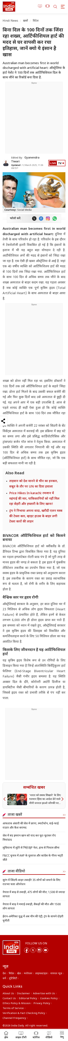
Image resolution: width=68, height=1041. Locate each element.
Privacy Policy (41, 1003)
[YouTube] (45, 950)
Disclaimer (23, 993)
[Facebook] (26, 950)
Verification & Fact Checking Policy (24, 1013)
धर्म (4, 978)
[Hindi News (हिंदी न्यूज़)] (9, 6)
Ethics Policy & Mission (17, 1003)
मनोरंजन (28, 973)
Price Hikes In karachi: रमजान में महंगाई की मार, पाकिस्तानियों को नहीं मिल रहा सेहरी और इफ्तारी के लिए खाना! (34, 498)
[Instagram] (39, 950)
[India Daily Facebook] (41, 218)
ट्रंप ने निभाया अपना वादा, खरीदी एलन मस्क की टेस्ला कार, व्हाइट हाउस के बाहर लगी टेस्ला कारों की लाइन (35, 516)
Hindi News (10, 21)
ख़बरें (25, 21)
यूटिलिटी (13, 978)
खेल (19, 973)
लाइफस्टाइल (41, 973)
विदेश (36, 21)
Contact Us (9, 998)
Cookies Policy (49, 998)
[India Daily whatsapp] (54, 218)
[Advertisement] (34, 119)
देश (4, 973)
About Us (8, 993)
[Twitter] (33, 950)
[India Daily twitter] (34, 218)
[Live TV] (40, 7)
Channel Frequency (14, 1018)
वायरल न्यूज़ (56, 973)
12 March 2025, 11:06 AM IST (27, 167)
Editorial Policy (28, 998)
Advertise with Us (44, 993)
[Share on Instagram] (48, 218)
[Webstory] (47, 6)
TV (60, 163)
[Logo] (11, 947)
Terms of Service (13, 1008)
